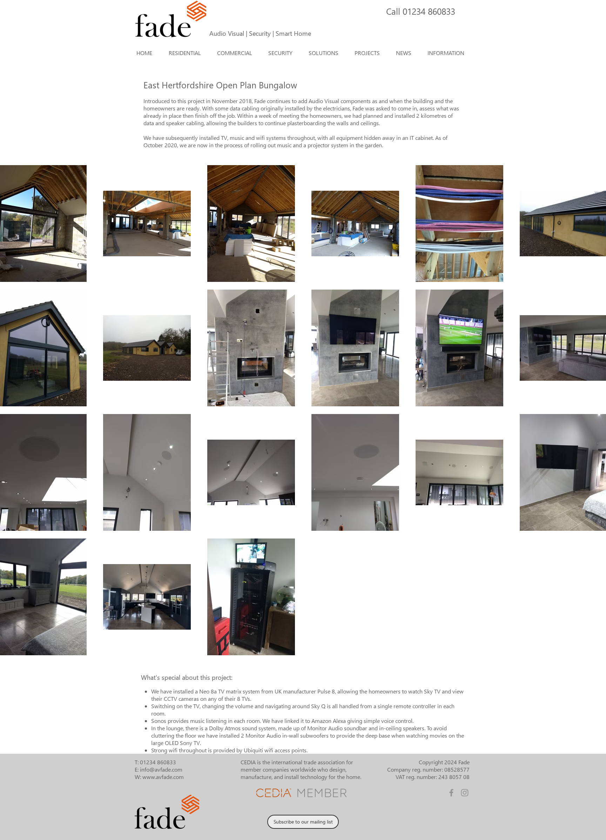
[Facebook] (451, 793)
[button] (326, 53)
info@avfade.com (161, 769)
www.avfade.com (163, 776)
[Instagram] (465, 793)
